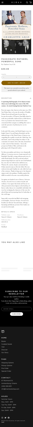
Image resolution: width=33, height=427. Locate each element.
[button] (16, 83)
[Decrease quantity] (3, 77)
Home (4, 338)
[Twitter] (5, 418)
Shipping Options (7, 363)
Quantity (3, 74)
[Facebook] (9, 418)
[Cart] (30, 2)
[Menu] (3, 2)
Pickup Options (6, 365)
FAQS (3, 359)
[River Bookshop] (16, 2)
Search (2, 422)
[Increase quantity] (29, 77)
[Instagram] (2, 418)
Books (3, 341)
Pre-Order (5, 368)
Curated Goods (6, 344)
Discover (4, 350)
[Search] (27, 2)
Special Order (6, 371)
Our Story (4, 352)
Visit (2, 347)
